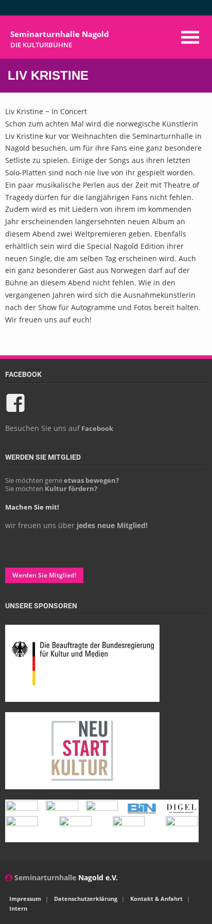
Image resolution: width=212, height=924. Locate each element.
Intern (18, 908)
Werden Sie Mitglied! (44, 575)
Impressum (25, 898)
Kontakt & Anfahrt (156, 898)
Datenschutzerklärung (85, 898)
